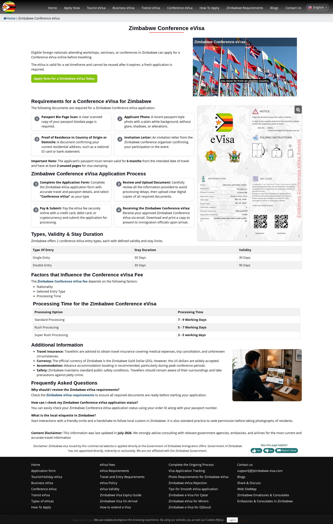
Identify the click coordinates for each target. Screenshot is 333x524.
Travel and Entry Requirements (122, 477)
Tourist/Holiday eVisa (46, 477)
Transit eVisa (151, 8)
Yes (259, 450)
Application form (43, 471)
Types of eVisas (42, 501)
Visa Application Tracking (187, 471)
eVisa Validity (109, 489)
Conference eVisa (180, 8)
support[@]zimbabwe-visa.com (260, 471)
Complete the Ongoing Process (191, 465)
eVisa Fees (107, 465)
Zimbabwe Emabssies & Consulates (263, 495)
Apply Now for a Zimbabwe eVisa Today (64, 78)
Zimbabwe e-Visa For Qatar (188, 495)
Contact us (245, 465)
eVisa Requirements (114, 471)
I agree (232, 520)
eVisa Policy (108, 483)
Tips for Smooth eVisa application (193, 489)
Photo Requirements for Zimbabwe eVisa (198, 477)
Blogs (274, 8)
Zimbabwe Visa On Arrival (119, 501)
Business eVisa (123, 8)
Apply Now (72, 8)
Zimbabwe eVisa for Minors (189, 501)
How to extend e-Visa (115, 507)
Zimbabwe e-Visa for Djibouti (190, 507)
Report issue (288, 450)
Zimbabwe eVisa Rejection (188, 483)
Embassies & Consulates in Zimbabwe (265, 501)
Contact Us (293, 8)
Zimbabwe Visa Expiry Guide (120, 495)
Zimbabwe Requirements (245, 8)
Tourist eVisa (96, 8)
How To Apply (209, 8)
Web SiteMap (247, 489)
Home (52, 8)
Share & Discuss (249, 483)
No (271, 450)
